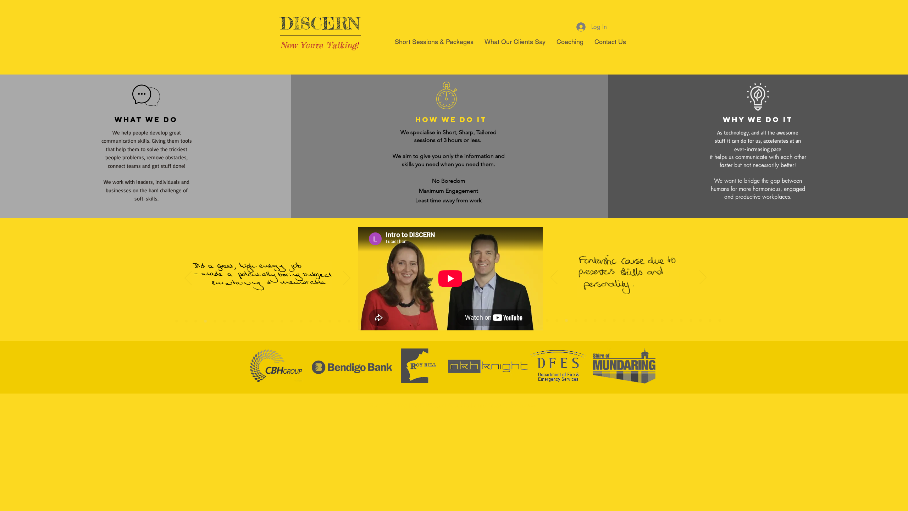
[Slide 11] (291, 321)
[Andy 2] (349, 321)
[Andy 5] (310, 321)
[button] (434, 44)
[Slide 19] (186, 321)
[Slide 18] (205, 321)
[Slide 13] (243, 321)
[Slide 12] (253, 321)
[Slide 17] (195, 321)
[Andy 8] (604, 320)
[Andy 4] (329, 321)
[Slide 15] (224, 321)
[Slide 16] (215, 321)
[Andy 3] (339, 321)
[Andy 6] (301, 321)
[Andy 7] (272, 321)
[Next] (346, 278)
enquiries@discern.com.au (505, 405)
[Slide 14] (234, 321)
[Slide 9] (262, 321)
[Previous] (188, 278)
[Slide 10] (282, 321)
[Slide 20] (176, 321)
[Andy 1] (320, 321)
